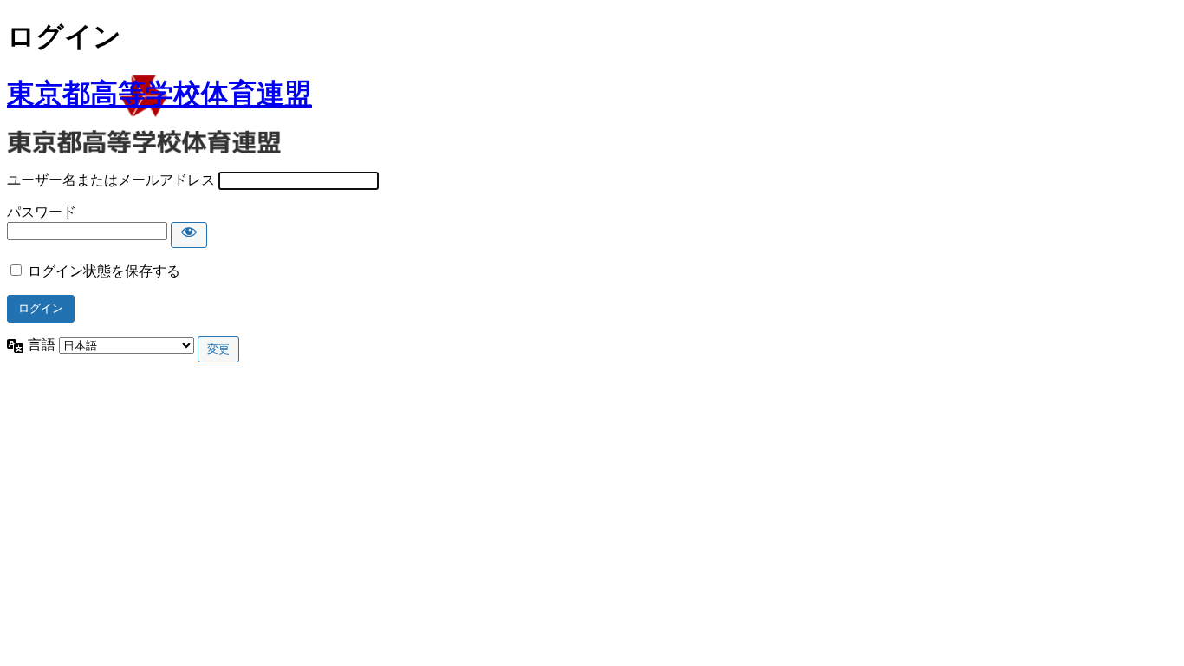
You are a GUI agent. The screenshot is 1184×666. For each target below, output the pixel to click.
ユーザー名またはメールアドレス (111, 180)
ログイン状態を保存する (104, 271)
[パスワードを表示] (189, 235)
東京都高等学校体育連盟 (159, 93)
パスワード (41, 212)
